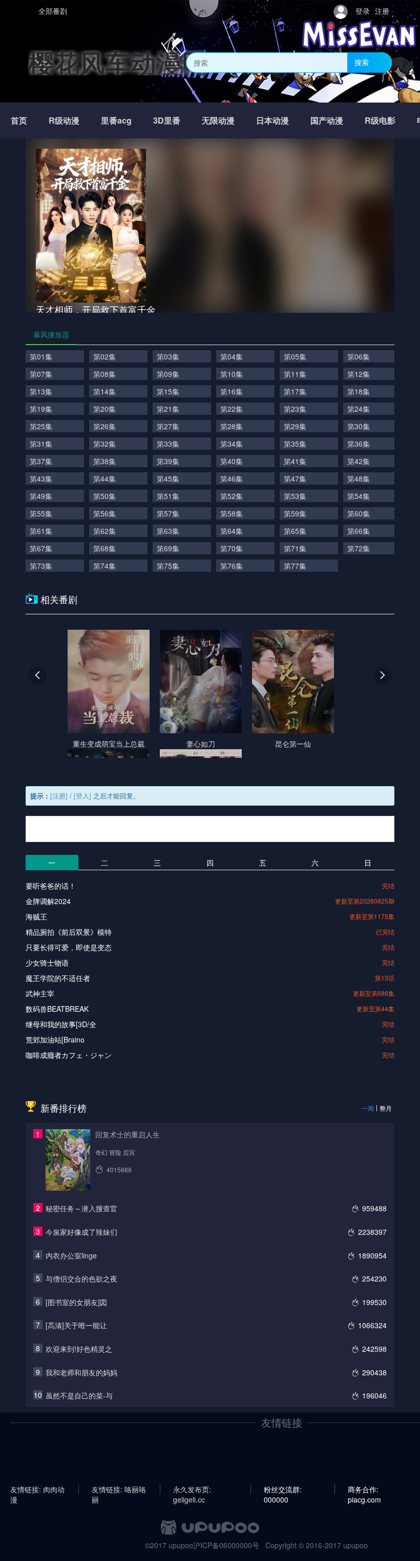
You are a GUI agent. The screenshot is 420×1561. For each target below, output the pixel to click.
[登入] (82, 795)
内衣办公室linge (71, 1255)
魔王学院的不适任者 (58, 978)
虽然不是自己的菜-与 (79, 1395)
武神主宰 (40, 993)
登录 (362, 11)
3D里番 (166, 120)
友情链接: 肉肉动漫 (37, 1489)
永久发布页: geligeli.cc (192, 1489)
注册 (382, 11)
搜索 (361, 62)
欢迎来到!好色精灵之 (79, 1349)
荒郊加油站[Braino (55, 1039)
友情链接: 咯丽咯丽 (119, 1489)
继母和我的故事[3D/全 (61, 1024)
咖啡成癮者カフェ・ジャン (69, 1055)
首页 (19, 120)
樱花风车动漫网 (117, 62)
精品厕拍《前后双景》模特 (69, 932)
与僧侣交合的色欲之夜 (81, 1278)
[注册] (59, 795)
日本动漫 (272, 120)
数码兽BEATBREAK (57, 1009)
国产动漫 (326, 120)
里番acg (116, 120)
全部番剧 (52, 11)
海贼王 (36, 916)
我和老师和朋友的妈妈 (81, 1372)
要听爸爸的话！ (51, 885)
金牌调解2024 (48, 901)
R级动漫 (64, 120)
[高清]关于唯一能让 (76, 1325)
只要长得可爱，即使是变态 (69, 947)
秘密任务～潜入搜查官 (81, 1208)
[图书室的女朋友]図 (76, 1302)
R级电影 (380, 120)
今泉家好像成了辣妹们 (81, 1232)
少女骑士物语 (47, 962)
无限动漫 (218, 120)
